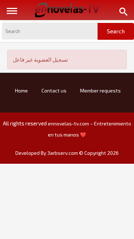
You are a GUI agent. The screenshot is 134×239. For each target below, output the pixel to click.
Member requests (100, 90)
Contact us (53, 90)
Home (21, 90)
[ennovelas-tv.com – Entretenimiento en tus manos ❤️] (67, 9)
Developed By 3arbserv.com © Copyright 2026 (67, 153)
